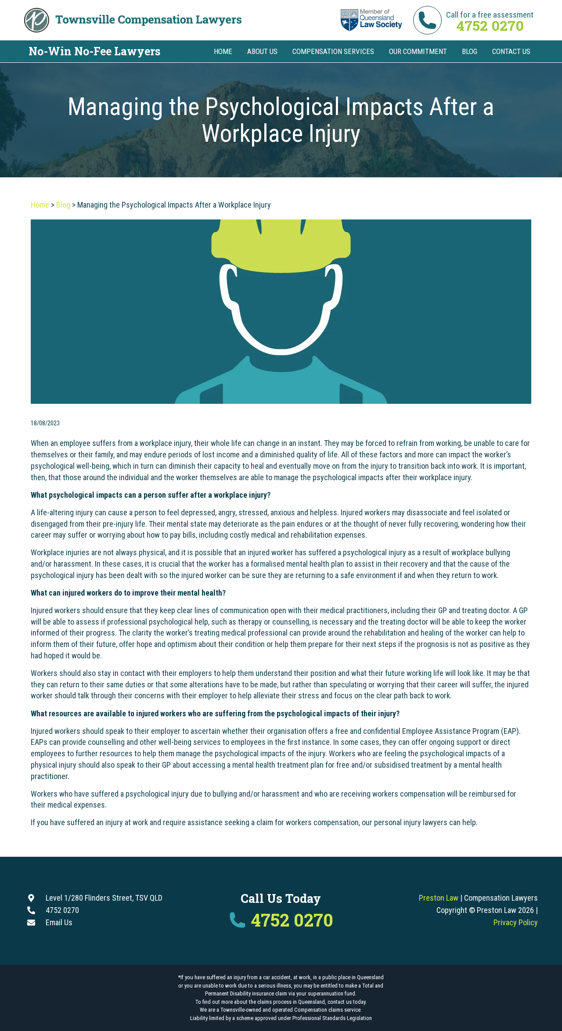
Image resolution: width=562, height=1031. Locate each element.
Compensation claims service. (328, 1009)
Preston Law (438, 897)
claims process (274, 1002)
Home (40, 204)
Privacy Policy (516, 922)
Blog (63, 204)
